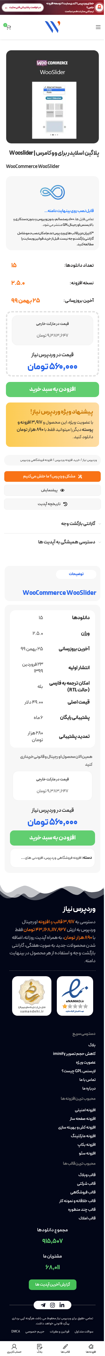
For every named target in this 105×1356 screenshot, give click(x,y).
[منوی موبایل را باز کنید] (98, 27)
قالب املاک (87, 1218)
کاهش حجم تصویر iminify (74, 1054)
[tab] (76, 574)
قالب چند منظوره (82, 1210)
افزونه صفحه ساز (83, 1119)
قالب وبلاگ (87, 1175)
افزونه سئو (87, 1153)
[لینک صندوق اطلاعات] (52, 424)
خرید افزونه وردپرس (67, 460)
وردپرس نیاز (89, 460)
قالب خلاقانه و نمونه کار (77, 1201)
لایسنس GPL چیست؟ (79, 1071)
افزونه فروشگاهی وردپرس (36, 460)
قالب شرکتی (86, 1184)
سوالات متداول (84, 1331)
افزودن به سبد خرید (52, 389)
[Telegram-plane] (43, 1305)
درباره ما (89, 1088)
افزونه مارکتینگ (83, 1136)
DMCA (15, 1331)
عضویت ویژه (86, 1062)
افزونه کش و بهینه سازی (77, 1127)
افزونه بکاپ (87, 1145)
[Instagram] (52, 1305)
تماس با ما (87, 1080)
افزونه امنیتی (85, 1110)
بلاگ (92, 1045)
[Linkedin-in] (62, 1305)
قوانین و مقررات (59, 1331)
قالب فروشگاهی (83, 1192)
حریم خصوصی (34, 1331)
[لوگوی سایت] (52, 26)
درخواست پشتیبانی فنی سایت (25, 7)
